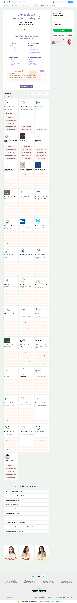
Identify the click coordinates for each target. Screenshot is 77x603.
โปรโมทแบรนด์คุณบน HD (50, 597)
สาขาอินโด (61, 597)
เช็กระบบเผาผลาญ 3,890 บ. (11, 123)
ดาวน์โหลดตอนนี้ (69, 35)
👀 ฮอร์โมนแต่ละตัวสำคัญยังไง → (26, 86)
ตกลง (58, 601)
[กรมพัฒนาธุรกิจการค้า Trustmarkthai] (43, 576)
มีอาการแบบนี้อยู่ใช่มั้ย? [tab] (21, 30)
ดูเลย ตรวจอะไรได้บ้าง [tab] (31, 30)
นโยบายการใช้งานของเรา (41, 597)
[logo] (36, 576)
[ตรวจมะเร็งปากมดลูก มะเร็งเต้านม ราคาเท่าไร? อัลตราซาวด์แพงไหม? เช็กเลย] (11, 553)
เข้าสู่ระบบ (70, 2)
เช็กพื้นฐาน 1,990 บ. (11, 117)
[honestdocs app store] (35, 591)
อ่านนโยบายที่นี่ (53, 601)
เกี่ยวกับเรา (35, 597)
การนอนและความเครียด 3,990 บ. (11, 126)
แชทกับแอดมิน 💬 (63, 30)
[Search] (25, 2)
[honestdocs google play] (42, 591)
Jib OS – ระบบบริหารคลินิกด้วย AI (68, 597)
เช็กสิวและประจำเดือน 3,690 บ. (11, 120)
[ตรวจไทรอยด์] (26, 553)
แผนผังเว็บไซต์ (57, 597)
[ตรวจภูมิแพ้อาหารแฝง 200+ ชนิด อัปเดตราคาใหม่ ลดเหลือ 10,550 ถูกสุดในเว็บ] (42, 553)
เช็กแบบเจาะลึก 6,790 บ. (11, 129)
